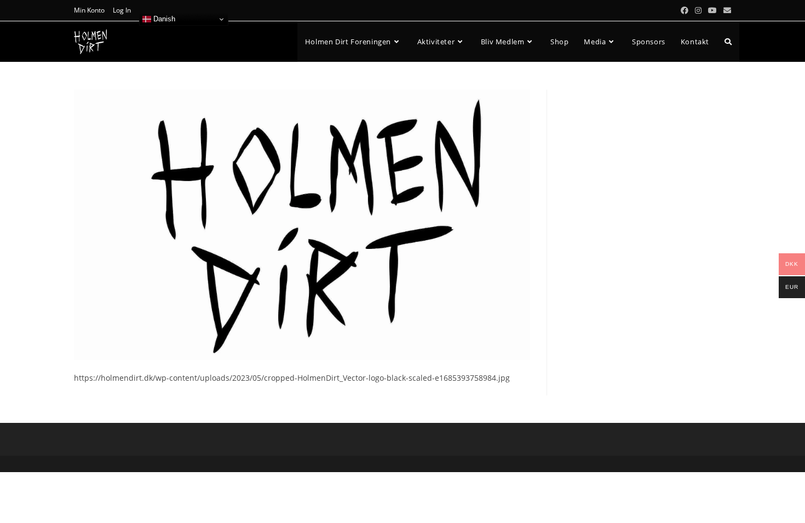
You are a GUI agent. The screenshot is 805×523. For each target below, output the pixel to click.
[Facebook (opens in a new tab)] (684, 10)
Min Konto (89, 10)
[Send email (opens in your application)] (725, 10)
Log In (122, 10)
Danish (163, 19)
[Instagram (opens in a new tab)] (698, 10)
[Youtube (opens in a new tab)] (712, 10)
